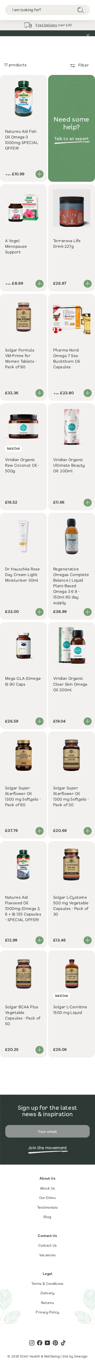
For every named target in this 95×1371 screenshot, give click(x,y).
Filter (83, 65)
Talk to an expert (71, 138)
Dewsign (80, 1356)
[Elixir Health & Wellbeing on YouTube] (47, 1343)
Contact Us (47, 1245)
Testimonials (47, 1207)
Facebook (72, 27)
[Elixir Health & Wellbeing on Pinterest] (55, 1343)
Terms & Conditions (47, 1284)
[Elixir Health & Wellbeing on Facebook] (39, 1343)
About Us (47, 1188)
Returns (47, 1303)
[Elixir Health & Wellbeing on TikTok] (63, 1343)
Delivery (47, 1293)
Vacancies (47, 1255)
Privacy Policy (47, 1312)
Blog (47, 1217)
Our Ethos (47, 1198)
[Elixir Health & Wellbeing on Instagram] (31, 1343)
